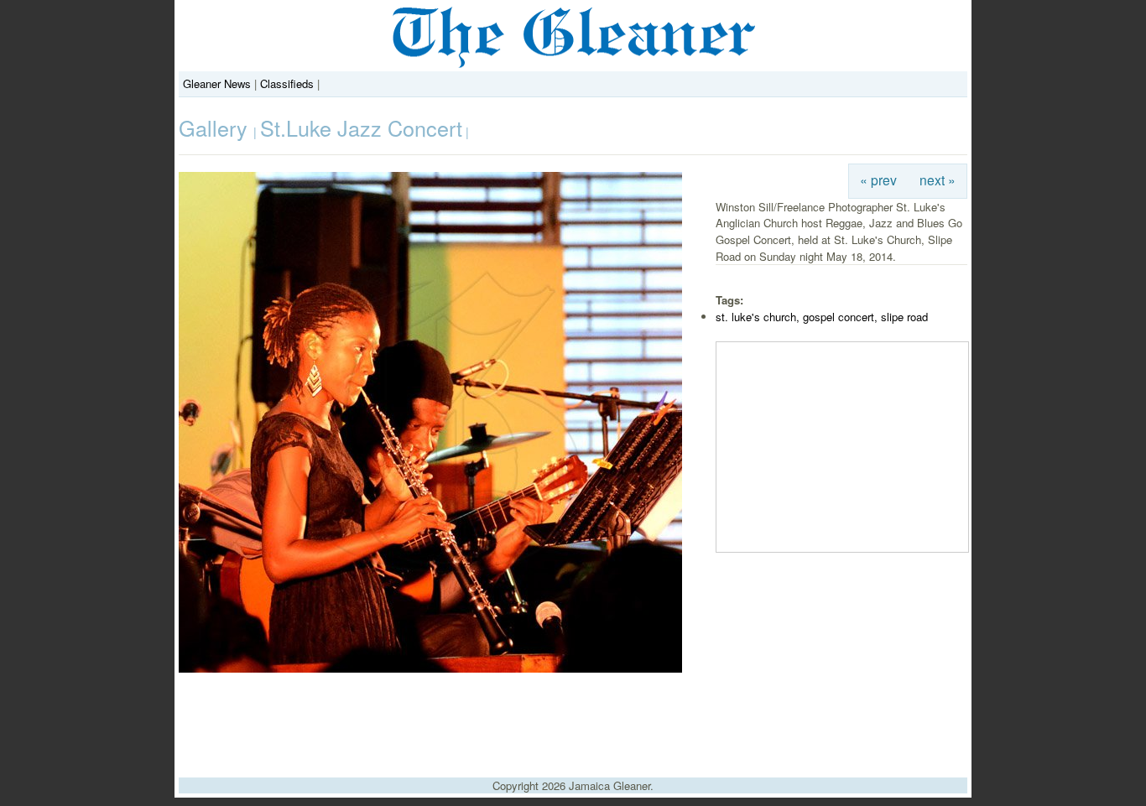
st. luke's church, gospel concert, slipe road (822, 317)
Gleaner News (217, 83)
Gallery (216, 127)
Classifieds (287, 83)
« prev (878, 179)
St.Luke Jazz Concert (361, 127)
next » (937, 179)
